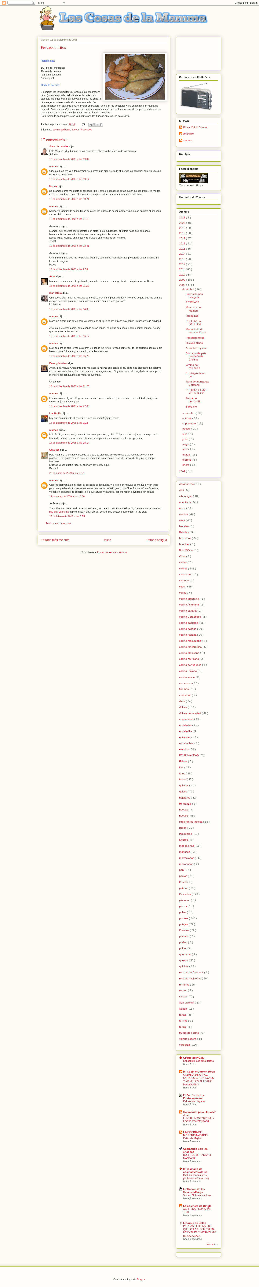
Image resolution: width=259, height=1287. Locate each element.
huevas (75, 129)
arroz (182, 508)
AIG (181, 490)
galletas (184, 785)
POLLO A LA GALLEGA (193, 323)
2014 (182, 253)
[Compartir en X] (97, 125)
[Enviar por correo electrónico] (90, 125)
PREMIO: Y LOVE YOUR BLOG (196, 391)
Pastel (183, 881)
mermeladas (187, 857)
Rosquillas (192, 315)
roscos (183, 990)
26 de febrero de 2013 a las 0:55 (67, 516)
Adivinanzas (186, 483)
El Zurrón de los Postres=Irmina (193, 1097)
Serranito (191, 406)
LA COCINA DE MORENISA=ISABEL (196, 1134)
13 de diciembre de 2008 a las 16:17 (69, 336)
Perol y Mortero (58, 363)
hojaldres (185, 797)
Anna (52, 276)
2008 (182, 284)
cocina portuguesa (190, 664)
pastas (183, 875)
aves (182, 520)
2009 (182, 279)
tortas (183, 1026)
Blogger (141, 1279)
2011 (182, 269)
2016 (182, 243)
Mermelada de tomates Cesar (196, 331)
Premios (184, 930)
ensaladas (185, 725)
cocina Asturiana (189, 604)
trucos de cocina (189, 1032)
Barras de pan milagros (194, 295)
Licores (184, 839)
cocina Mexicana (189, 652)
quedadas (185, 954)
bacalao (184, 526)
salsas (183, 996)
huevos (184, 815)
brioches (184, 544)
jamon (183, 827)
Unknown (188, 133)
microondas (186, 863)
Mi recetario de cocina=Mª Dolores (195, 1170)
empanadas (186, 719)
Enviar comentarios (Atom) (112, 552)
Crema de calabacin (193, 366)
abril (185, 449)
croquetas (185, 695)
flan (181, 767)
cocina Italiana (188, 634)
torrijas (183, 1020)
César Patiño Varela (195, 127)
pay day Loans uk (59, 511)
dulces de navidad (190, 713)
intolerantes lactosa (191, 821)
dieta (182, 701)
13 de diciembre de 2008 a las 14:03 (69, 309)
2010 (182, 274)
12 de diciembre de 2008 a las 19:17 (69, 179)
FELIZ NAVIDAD (189, 755)
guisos (183, 791)
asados (184, 514)
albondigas (186, 496)
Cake (182, 556)
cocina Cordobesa (190, 616)
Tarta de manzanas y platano (197, 383)
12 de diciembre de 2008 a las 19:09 (69, 159)
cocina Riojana (188, 670)
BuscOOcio (186, 550)
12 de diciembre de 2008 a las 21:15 (69, 219)
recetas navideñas (190, 978)
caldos (183, 562)
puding (183, 942)
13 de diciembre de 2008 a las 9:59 (68, 269)
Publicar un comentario (58, 523)
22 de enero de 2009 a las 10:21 (67, 473)
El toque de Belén (194, 1222)
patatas (184, 888)
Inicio (107, 540)
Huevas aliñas (194, 342)
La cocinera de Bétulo (197, 1205)
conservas (185, 683)
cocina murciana (189, 658)
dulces (183, 707)
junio (185, 439)
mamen (53, 166)
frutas (183, 779)
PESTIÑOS (192, 302)
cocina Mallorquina (190, 646)
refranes (184, 984)
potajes (184, 924)
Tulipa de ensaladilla (193, 400)
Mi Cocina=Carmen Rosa (199, 1071)
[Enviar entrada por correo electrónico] (83, 124)
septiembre (189, 423)
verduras (185, 1044)
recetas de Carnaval (191, 972)
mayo (186, 444)
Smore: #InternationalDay (197, 1195)
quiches (184, 966)
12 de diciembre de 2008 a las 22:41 (69, 245)
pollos (183, 912)
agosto (186, 428)
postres (184, 918)
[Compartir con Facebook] (101, 125)
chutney (184, 580)
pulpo (183, 948)
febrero (187, 459)
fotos (182, 773)
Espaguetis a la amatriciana (198, 1060)
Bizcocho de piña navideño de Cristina (196, 356)
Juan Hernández (58, 146)
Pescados (86, 129)
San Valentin (187, 1002)
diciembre (188, 289)
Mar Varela (55, 292)
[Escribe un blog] (94, 125)
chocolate (185, 574)
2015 (182, 248)
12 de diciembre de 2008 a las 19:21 (69, 199)
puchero (184, 936)
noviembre (189, 413)
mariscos (185, 851)
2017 (182, 238)
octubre (187, 418)
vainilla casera (188, 1038)
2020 (182, 222)
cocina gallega (188, 628)
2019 (182, 227)
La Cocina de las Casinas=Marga (194, 1190)
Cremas (184, 688)
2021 (182, 217)
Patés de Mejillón (192, 1138)
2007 (182, 471)
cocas (183, 592)
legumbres (186, 833)
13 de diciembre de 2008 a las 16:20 (69, 356)
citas (182, 586)
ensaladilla (186, 731)
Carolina (54, 449)
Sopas (183, 1008)
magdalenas (187, 845)
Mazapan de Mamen (193, 309)
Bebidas (184, 532)
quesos (184, 960)
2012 (182, 264)
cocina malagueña (190, 640)
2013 (182, 259)
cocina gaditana (61, 129)
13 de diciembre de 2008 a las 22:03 (69, 406)
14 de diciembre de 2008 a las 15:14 (69, 442)
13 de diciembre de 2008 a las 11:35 (69, 285)
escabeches (186, 743)
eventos (184, 749)
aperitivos (185, 502)
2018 (182, 233)
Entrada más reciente (55, 540)
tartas (183, 1014)
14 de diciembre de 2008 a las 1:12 (68, 422)
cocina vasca (187, 676)
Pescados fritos (195, 337)
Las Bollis (55, 413)
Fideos (183, 761)
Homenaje (185, 803)
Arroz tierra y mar (196, 347)
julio (185, 433)
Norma (53, 186)
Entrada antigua (156, 540)
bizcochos (185, 538)
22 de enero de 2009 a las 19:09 (67, 496)
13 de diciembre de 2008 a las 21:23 (69, 386)
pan (181, 869)
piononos (185, 899)
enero (186, 464)
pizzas (183, 906)
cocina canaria (188, 610)
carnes (183, 568)
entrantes (185, 737)
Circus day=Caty (193, 1057)
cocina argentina (189, 598)
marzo (186, 454)
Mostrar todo (212, 1244)
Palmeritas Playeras (194, 1101)
